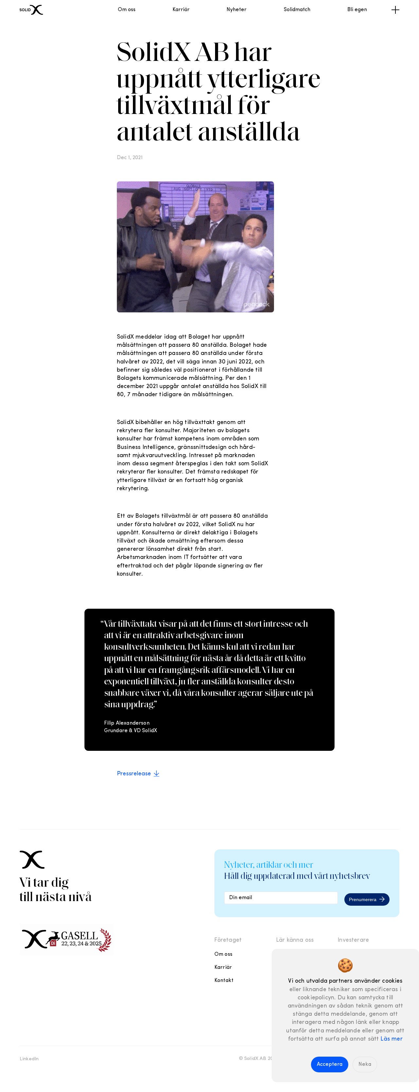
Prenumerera (362, 899)
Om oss (127, 9)
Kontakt (223, 980)
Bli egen (357, 9)
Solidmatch (297, 9)
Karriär (181, 9)
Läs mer (391, 1039)
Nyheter (236, 9)
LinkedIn (29, 1059)
